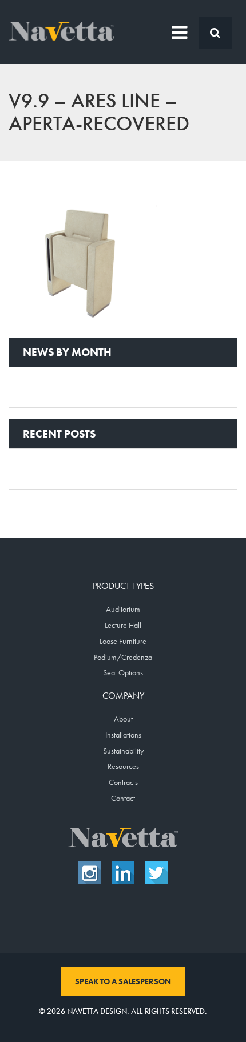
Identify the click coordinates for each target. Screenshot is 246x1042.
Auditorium (123, 609)
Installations (123, 735)
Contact (123, 798)
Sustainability (123, 751)
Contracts (123, 782)
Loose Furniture (123, 641)
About (123, 719)
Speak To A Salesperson (123, 981)
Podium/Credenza (123, 657)
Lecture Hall (123, 625)
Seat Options (123, 672)
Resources (123, 766)
